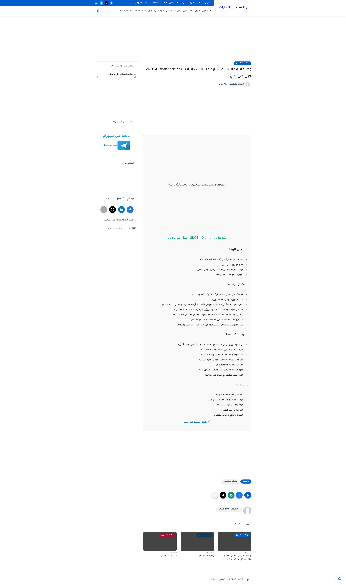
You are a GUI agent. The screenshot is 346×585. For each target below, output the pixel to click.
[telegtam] (103, 209)
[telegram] (101, 3)
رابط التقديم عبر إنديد (195, 422)
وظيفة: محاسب (169, 556)
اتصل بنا (192, 3)
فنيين (197, 11)
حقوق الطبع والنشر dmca (163, 3)
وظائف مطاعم (126, 11)
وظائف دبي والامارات (233, 7)
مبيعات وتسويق (156, 11)
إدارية (178, 11)
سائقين (169, 11)
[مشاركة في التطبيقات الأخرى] (215, 495)
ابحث (134, 229)
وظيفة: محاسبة (206, 556)
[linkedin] (96, 3)
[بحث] (97, 11)
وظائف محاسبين (242, 63)
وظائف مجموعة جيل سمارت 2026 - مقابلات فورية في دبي (237, 558)
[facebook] (111, 3)
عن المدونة (181, 3)
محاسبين (206, 11)
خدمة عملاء (140, 11)
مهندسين (187, 11)
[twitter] (106, 3)
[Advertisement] (173, 40)
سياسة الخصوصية (141, 3)
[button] (239, 495)
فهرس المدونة (205, 3)
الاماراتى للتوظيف (237, 84)
